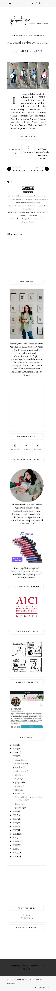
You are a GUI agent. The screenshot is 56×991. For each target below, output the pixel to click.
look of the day (36, 36)
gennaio (19, 808)
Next (44, 76)
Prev (12, 76)
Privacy (26, 915)
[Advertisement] (26, 258)
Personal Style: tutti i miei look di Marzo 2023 (28, 47)
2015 (15, 838)
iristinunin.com (20, 511)
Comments (28, 148)
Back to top (41, 988)
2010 (15, 856)
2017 (15, 830)
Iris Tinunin (23, 196)
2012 (15, 849)
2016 (15, 834)
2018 (15, 826)
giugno (18, 782)
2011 (15, 852)
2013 (15, 845)
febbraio (19, 804)
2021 (15, 815)
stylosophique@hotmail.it (28, 222)
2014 (15, 841)
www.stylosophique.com (33, 202)
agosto (18, 775)
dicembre (19, 760)
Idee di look (20, 36)
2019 (15, 823)
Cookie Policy (26, 918)
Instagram (15, 449)
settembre (20, 771)
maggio (18, 786)
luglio (18, 779)
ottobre (18, 767)
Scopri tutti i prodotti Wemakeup (26, 571)
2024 (15, 752)
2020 (15, 819)
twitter (26, 449)
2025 (15, 749)
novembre (20, 764)
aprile (18, 790)
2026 (15, 745)
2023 (15, 756)
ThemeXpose (29, 979)
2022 (15, 811)
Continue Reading (28, 137)
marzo (18, 793)
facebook (37, 449)
